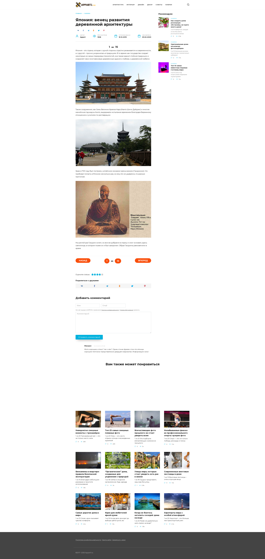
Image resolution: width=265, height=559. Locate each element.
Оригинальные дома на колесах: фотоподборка (179, 46)
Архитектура (118, 4)
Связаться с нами (118, 540)
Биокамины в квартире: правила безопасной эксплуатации (87, 474)
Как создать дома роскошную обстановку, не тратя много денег (180, 24)
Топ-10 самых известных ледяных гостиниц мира (179, 68)
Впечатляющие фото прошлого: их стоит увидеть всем (145, 433)
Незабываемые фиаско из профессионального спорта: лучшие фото (176, 433)
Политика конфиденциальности (110, 310)
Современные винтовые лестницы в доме (176, 472)
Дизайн (141, 4)
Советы (159, 4)
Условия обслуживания (126, 310)
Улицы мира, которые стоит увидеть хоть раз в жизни (146, 474)
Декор (149, 4)
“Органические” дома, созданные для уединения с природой (116, 474)
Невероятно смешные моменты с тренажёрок (88, 431)
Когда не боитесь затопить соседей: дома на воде (147, 515)
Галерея (168, 4)
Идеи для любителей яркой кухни (116, 514)
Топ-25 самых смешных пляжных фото (116, 431)
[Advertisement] (173, 116)
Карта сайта (106, 540)
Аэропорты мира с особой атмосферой (174, 514)
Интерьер (131, 4)
